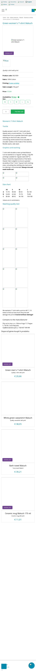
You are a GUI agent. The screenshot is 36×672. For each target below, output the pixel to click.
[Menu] (3, 10)
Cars (8, 17)
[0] (33, 10)
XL (28, 102)
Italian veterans (14, 17)
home (4, 17)
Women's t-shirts (28, 17)
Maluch (21, 17)
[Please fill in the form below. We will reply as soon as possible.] (32, 665)
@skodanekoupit (14, 670)
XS (5, 102)
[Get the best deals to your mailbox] (4, 666)
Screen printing (14, 83)
